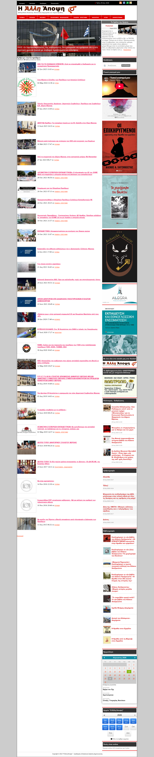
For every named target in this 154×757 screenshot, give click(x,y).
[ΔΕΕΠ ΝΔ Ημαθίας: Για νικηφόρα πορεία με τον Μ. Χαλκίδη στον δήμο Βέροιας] (26, 133)
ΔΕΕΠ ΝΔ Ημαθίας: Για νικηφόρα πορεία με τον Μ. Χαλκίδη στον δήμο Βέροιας (67, 123)
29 (129, 678)
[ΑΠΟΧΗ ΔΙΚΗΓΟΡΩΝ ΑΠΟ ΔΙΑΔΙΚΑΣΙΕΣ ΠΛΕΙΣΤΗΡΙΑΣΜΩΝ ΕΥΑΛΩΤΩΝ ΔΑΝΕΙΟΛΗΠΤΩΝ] (26, 306)
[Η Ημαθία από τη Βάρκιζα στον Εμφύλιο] (107, 643)
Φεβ (112, 721)
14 (124, 671)
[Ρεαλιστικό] (127, 34)
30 (134, 678)
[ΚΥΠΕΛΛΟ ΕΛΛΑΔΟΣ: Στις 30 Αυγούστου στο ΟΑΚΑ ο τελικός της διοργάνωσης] (26, 337)
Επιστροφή (20, 536)
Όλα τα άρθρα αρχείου (120, 739)
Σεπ (126, 727)
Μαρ (119, 721)
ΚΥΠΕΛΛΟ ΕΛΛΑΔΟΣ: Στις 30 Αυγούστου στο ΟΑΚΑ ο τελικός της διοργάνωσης (67, 329)
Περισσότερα (127, 49)
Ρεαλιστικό (109, 26)
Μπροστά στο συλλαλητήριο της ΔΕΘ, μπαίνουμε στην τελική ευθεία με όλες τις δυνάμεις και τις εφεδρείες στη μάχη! (119, 496)
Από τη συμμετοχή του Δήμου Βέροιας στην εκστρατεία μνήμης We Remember (67, 157)
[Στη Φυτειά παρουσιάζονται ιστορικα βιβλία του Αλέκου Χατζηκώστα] (107, 443)
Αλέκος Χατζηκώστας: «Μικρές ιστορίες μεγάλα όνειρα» (122, 589)
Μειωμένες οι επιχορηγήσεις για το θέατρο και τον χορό (123, 429)
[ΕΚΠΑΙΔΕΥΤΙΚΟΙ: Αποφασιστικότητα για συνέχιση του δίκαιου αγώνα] (26, 241)
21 (124, 675)
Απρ (126, 721)
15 (129, 671)
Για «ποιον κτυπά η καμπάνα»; (49, 264)
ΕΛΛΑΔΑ (32, 17)
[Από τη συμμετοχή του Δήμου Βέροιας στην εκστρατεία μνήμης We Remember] (26, 165)
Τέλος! (105, 485)
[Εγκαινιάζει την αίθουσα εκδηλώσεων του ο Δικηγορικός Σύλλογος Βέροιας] (26, 256)
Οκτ (133, 727)
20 (119, 675)
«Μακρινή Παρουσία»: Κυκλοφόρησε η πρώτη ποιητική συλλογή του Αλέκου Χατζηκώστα (124, 565)
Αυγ (119, 728)
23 (134, 675)
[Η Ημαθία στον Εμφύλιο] (107, 633)
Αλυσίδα (106, 477)
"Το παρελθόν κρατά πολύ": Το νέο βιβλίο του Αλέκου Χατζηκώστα (123, 599)
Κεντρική (22, 3)
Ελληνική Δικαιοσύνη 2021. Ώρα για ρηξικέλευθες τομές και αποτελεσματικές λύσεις (68, 280)
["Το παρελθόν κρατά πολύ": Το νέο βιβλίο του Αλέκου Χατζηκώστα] (107, 602)
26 (115, 678)
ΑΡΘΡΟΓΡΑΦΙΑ (117, 17)
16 (134, 671)
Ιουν (105, 728)
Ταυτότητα (32, 3)
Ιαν (105, 721)
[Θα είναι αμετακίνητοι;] (26, 493)
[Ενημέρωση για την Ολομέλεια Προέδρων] (26, 192)
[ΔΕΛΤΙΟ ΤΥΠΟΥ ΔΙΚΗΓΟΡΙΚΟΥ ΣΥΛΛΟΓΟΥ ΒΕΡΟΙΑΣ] (26, 454)
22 (129, 675)
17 (105, 675)
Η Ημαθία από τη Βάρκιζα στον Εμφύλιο (122, 640)
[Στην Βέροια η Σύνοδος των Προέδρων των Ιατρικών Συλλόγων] (26, 96)
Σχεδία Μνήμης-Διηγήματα (122, 608)
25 (110, 678)
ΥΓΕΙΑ (106, 17)
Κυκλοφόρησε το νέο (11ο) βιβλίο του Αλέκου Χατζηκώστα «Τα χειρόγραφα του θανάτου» (124, 553)
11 (110, 671)
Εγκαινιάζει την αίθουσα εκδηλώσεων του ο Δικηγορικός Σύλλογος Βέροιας (65, 249)
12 (115, 671)
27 (119, 678)
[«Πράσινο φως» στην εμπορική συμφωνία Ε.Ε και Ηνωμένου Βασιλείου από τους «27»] (26, 322)
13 (119, 671)
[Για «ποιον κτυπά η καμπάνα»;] (26, 272)
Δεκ (128, 733)
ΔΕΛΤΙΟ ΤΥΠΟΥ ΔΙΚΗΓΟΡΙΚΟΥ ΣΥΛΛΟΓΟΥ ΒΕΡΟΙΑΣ (57, 442)
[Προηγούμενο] (104, 657)
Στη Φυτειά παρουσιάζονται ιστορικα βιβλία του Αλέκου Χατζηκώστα (123, 440)
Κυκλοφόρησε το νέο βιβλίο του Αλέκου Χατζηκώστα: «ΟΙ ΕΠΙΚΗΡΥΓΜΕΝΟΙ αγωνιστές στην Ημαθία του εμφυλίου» (123, 540)
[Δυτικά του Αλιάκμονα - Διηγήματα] (107, 623)
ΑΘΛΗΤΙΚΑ (95, 17)
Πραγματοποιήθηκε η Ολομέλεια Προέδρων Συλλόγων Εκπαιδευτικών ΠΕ (64, 200)
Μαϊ (133, 721)
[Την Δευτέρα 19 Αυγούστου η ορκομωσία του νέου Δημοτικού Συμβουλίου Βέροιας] (26, 402)
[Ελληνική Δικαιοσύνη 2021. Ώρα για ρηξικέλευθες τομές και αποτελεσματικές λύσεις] (26, 291)
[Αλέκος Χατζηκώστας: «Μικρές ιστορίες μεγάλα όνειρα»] (107, 591)
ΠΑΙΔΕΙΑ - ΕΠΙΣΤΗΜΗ (80, 17)
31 (105, 682)
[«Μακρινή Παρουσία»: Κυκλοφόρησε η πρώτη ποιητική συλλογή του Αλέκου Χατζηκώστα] (107, 566)
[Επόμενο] (135, 657)
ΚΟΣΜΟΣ (43, 17)
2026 (119, 715)
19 (115, 675)
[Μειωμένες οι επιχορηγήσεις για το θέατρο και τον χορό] (107, 432)
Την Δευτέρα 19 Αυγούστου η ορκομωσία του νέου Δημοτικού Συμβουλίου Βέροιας (68, 393)
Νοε (110, 733)
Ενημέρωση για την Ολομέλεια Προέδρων (53, 188)
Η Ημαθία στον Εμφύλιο (121, 628)
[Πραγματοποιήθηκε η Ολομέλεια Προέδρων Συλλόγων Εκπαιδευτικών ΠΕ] (26, 208)
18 (110, 675)
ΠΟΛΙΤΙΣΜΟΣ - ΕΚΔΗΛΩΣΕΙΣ (60, 17)
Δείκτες (106, 519)
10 (105, 671)
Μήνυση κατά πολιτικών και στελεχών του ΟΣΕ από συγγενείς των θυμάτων (66, 141)
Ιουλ (112, 728)
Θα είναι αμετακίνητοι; (45, 481)
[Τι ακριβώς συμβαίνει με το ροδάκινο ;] (26, 419)
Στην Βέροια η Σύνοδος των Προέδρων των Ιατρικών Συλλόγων (61, 80)
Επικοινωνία (54, 3)
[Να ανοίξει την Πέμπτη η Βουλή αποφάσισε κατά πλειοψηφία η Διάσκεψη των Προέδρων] (26, 529)
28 (124, 678)
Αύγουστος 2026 (119, 658)
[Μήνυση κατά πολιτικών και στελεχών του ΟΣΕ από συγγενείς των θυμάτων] (26, 149)
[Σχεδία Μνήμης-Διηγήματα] (107, 612)
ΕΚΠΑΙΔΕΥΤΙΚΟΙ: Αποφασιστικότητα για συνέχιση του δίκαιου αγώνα (63, 231)
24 (105, 678)
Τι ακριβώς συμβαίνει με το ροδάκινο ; (51, 410)
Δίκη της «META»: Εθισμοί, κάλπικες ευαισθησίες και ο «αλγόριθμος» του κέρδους (118, 509)
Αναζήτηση (43, 3)
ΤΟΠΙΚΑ (22, 17)
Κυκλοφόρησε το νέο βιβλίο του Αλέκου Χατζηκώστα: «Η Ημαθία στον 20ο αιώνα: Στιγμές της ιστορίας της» (123, 578)
